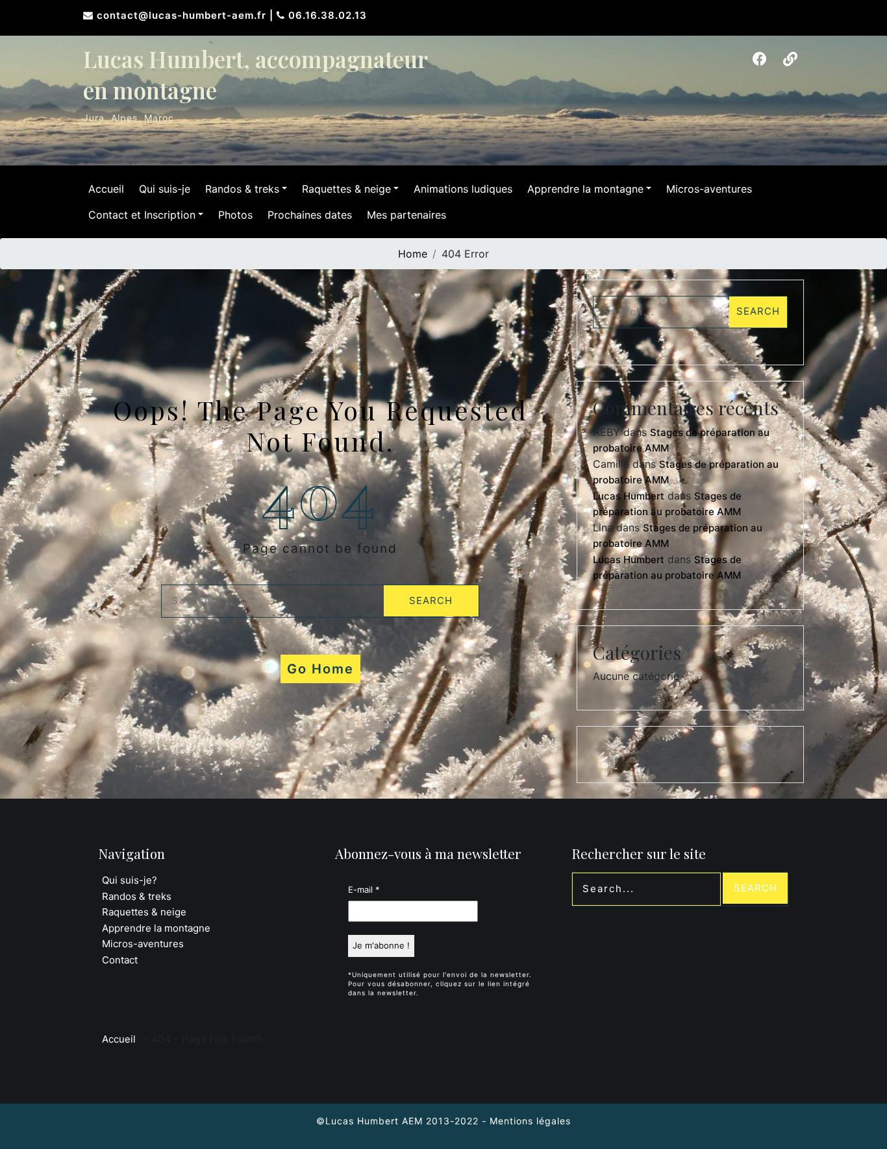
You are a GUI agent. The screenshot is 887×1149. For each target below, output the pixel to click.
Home (412, 253)
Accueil (106, 188)
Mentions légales (530, 1120)
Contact (120, 960)
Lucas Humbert (628, 496)
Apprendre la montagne (585, 188)
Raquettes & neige (346, 188)
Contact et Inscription (141, 214)
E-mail (364, 890)
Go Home (320, 669)
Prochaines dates (310, 214)
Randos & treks (242, 188)
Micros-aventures (709, 188)
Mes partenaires (406, 214)
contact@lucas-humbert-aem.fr (183, 15)
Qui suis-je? (129, 880)
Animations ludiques (463, 188)
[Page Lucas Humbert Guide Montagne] (759, 59)
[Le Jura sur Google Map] (790, 59)
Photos (235, 214)
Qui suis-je (164, 188)
